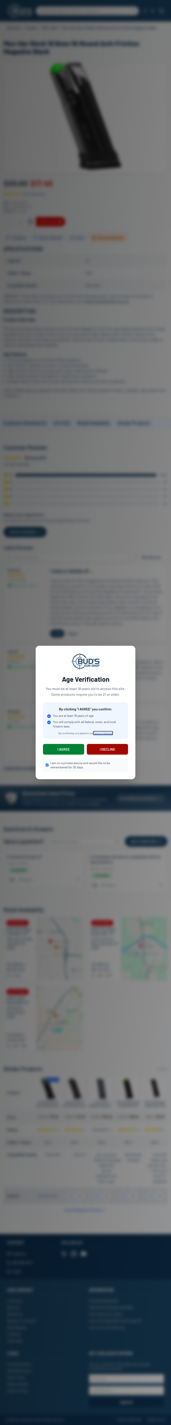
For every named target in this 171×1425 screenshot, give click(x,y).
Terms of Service (103, 733)
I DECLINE (107, 749)
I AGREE (63, 749)
